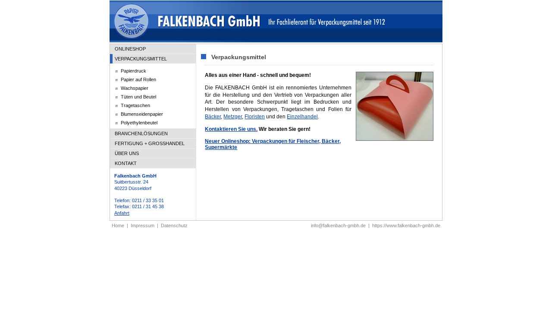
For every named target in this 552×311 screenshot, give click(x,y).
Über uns (127, 153)
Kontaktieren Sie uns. (231, 129)
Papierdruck (133, 70)
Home (118, 225)
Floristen (255, 117)
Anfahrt (121, 213)
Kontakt (126, 163)
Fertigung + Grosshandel (150, 143)
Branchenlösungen (141, 133)
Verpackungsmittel (141, 58)
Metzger (232, 117)
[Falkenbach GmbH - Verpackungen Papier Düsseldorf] (276, 41)
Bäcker (213, 117)
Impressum (142, 225)
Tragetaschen (135, 105)
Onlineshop (130, 48)
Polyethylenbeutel (139, 122)
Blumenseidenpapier (142, 114)
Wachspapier (134, 88)
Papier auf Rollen (138, 79)
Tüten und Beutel (138, 96)
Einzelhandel (302, 117)
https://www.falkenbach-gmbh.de (406, 225)
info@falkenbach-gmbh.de (338, 225)
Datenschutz (174, 225)
